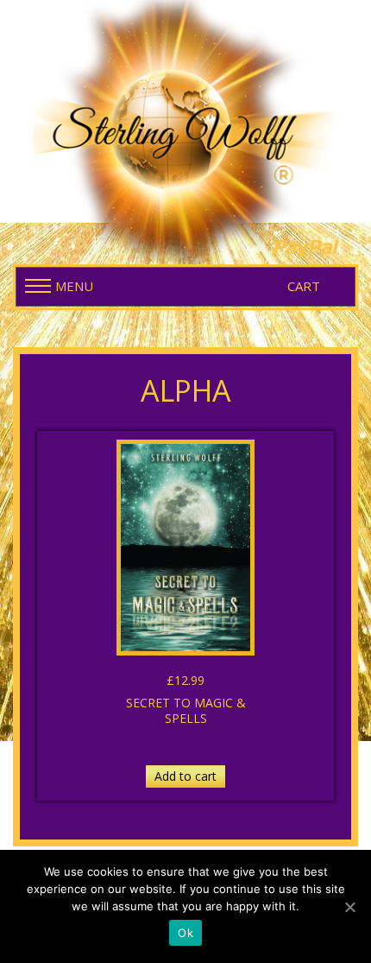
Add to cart (185, 776)
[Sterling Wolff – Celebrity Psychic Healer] (185, 128)
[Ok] (349, 906)
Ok (185, 933)
